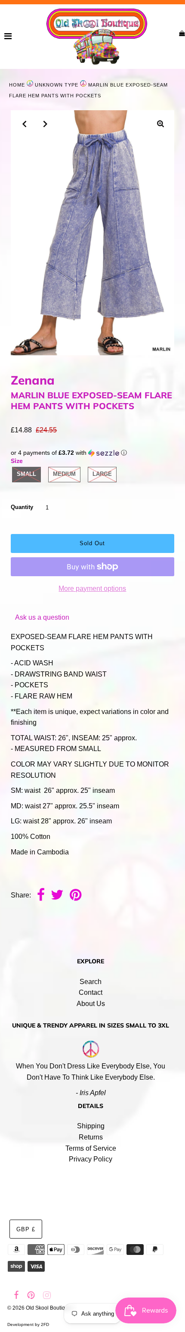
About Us (91, 1003)
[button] (92, 453)
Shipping (91, 1126)
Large (102, 474)
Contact (90, 992)
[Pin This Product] (75, 896)
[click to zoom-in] (160, 124)
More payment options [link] (92, 588)
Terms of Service (90, 1148)
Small (26, 474)
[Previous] (24, 124)
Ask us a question (42, 617)
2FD (45, 1324)
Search (91, 981)
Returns (91, 1137)
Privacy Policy (90, 1159)
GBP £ (25, 1229)
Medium (64, 474)
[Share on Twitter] (57, 896)
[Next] (45, 124)
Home (17, 84)
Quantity (22, 507)
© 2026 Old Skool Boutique (39, 1308)
